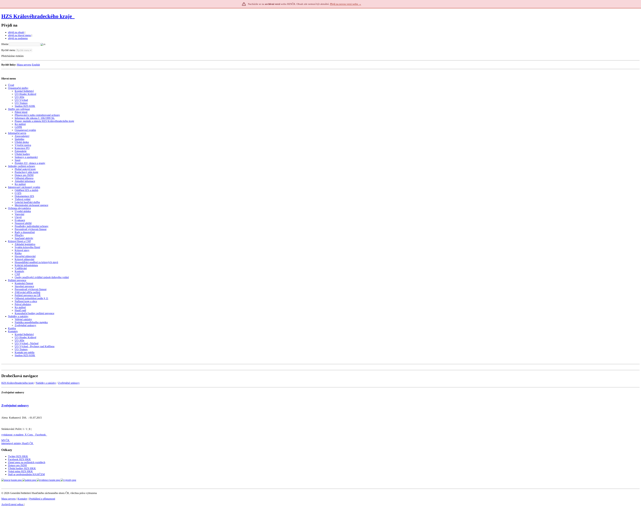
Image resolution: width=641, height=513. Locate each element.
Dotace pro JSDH (17, 465)
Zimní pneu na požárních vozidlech (26, 462)
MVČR (5, 440)
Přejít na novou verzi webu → (345, 4)
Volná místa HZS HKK (20, 471)
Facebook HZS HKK (19, 459)
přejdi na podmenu (18, 38)
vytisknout (6, 434)
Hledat (4, 44)
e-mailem (18, 434)
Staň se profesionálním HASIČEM (26, 474)
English (36, 64)
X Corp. (29, 434)
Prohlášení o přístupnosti (42, 498)
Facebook (40, 434)
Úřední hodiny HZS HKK (22, 468)
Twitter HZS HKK (18, 456)
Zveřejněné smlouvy (69, 382)
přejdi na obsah (16, 32)
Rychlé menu (8, 50)
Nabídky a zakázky (46, 382)
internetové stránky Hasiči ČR (17, 443)
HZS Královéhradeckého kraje (36, 16)
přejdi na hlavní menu (19, 35)
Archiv (12, 504)
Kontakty (22, 498)
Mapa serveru (24, 64)
